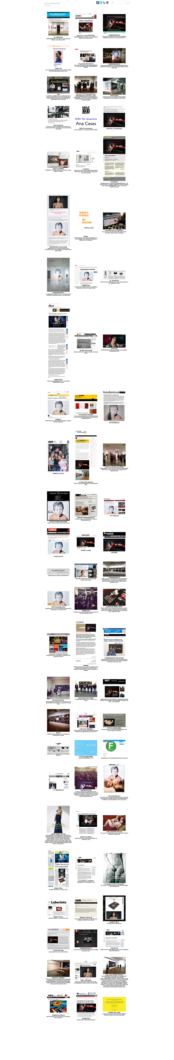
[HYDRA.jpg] (104, 2)
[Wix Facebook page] (97, 2)
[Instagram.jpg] (107, 2)
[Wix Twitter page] (101, 2)
